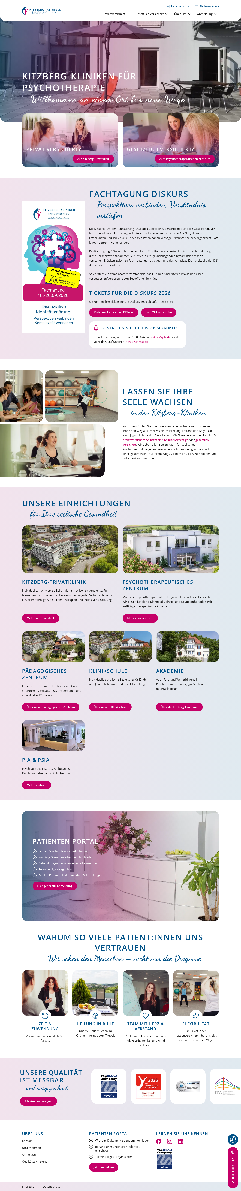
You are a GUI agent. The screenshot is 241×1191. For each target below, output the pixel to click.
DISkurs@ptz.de (160, 337)
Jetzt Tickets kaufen (159, 312)
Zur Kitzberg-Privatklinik (93, 159)
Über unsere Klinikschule (110, 707)
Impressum (29, 1187)
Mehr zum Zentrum (140, 618)
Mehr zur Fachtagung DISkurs (114, 312)
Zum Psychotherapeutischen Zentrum (184, 159)
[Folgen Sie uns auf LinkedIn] (180, 1141)
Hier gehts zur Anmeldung (54, 886)
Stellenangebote (209, 6)
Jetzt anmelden (104, 1167)
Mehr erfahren (36, 785)
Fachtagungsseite (136, 342)
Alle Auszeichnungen (38, 1101)
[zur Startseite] (41, 10)
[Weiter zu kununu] (164, 1159)
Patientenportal (180, 6)
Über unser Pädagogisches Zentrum (51, 707)
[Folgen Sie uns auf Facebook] (158, 1141)
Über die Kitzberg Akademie (179, 707)
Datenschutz (51, 1187)
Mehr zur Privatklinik (41, 618)
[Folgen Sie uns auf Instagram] (169, 1141)
